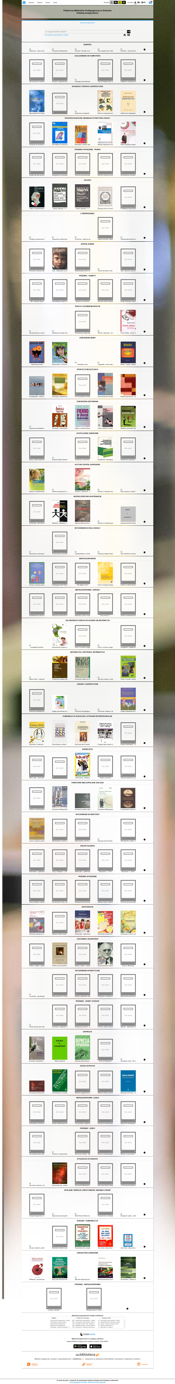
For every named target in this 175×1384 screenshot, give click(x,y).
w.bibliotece (78, 1359)
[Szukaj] (128, 31)
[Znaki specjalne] (128, 35)
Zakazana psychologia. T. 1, (107, 1325)
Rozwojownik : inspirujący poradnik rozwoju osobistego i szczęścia (91, 1327)
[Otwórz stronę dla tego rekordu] (37, 49)
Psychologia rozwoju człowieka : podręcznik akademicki (88, 1322)
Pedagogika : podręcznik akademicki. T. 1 (60, 1327)
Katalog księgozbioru (87, 22)
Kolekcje (65, 35)
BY (124, 2)
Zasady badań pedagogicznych (58, 1323)
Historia (39, 2)
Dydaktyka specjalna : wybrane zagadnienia (86, 1325)
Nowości (31, 2)
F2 (143, 2)
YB (120, 2)
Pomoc (48, 2)
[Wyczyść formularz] (124, 35)
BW (116, 2)
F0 (135, 2)
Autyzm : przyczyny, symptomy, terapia (110, 1323)
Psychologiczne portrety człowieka (58, 1322)
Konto (55, 2)
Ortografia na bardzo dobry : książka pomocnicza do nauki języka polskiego (93, 1323)
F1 (139, 2)
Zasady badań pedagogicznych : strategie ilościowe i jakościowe (66, 1320)
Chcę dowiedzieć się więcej (78, 1382)
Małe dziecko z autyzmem (107, 1327)
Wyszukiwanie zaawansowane (53, 35)
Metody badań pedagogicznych (58, 1325)
